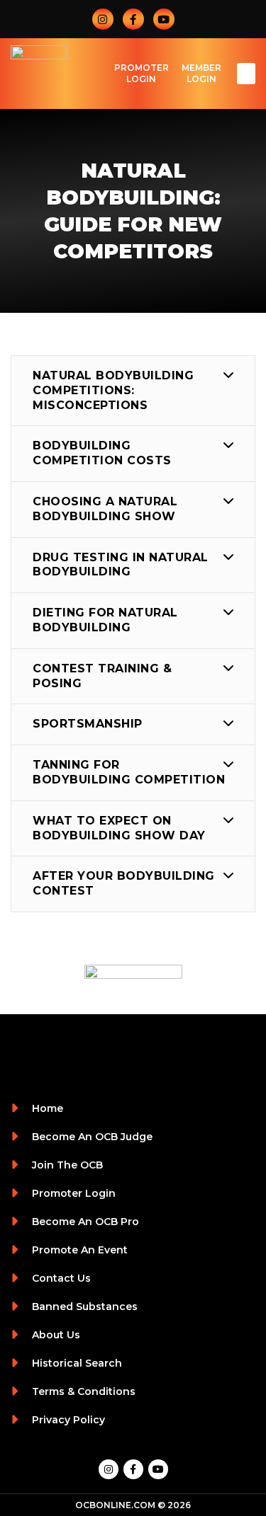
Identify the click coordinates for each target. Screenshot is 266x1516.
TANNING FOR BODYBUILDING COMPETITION (129, 772)
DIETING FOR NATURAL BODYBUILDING (105, 620)
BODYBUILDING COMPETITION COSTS (102, 453)
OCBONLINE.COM (115, 1505)
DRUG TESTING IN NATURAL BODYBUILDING (121, 565)
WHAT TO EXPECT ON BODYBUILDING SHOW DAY (119, 828)
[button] (246, 73)
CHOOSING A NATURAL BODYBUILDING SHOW (105, 509)
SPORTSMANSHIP (88, 723)
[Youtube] (163, 19)
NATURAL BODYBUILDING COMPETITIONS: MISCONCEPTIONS (113, 390)
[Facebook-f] (133, 19)
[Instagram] (102, 19)
